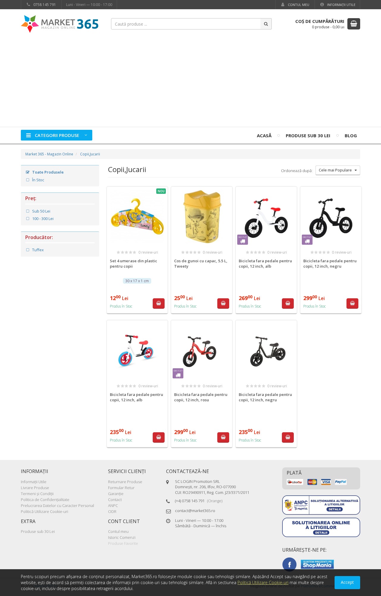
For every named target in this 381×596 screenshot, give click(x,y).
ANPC (113, 505)
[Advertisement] (190, 82)
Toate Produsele (47, 172)
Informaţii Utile (340, 4)
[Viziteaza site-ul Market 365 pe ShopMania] (317, 564)
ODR (112, 511)
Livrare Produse (35, 487)
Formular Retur (121, 487)
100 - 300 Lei (42, 218)
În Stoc (37, 179)
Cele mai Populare (337, 170)
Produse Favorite (123, 543)
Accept (347, 582)
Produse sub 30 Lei (308, 135)
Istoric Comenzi (121, 537)
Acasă (264, 135)
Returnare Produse (125, 481)
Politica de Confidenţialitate (45, 499)
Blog (351, 135)
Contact (115, 499)
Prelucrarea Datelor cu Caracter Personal (57, 505)
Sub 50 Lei (40, 211)
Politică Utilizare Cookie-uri (44, 511)
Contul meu (298, 4)
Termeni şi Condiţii (37, 493)
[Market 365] (59, 23)
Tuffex (37, 249)
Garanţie (116, 493)
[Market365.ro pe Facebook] (289, 564)
